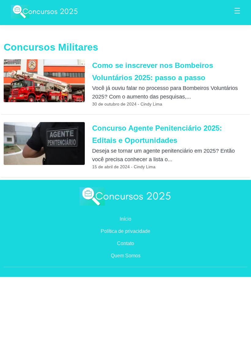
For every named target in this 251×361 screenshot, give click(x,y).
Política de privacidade (125, 231)
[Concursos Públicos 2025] (44, 11)
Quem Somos (125, 255)
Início (125, 218)
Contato (125, 243)
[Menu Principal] (237, 11)
